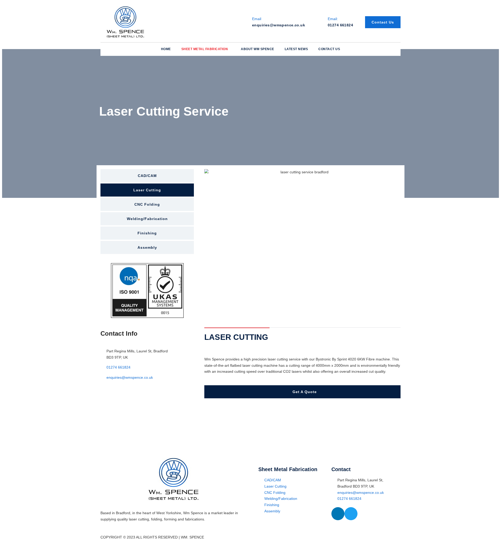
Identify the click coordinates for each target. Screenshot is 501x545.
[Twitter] (350, 513)
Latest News (296, 49)
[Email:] (318, 22)
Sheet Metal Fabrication (204, 49)
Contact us (329, 49)
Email (256, 19)
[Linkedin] (337, 513)
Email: (333, 19)
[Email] (242, 22)
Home (166, 49)
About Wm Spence (257, 49)
